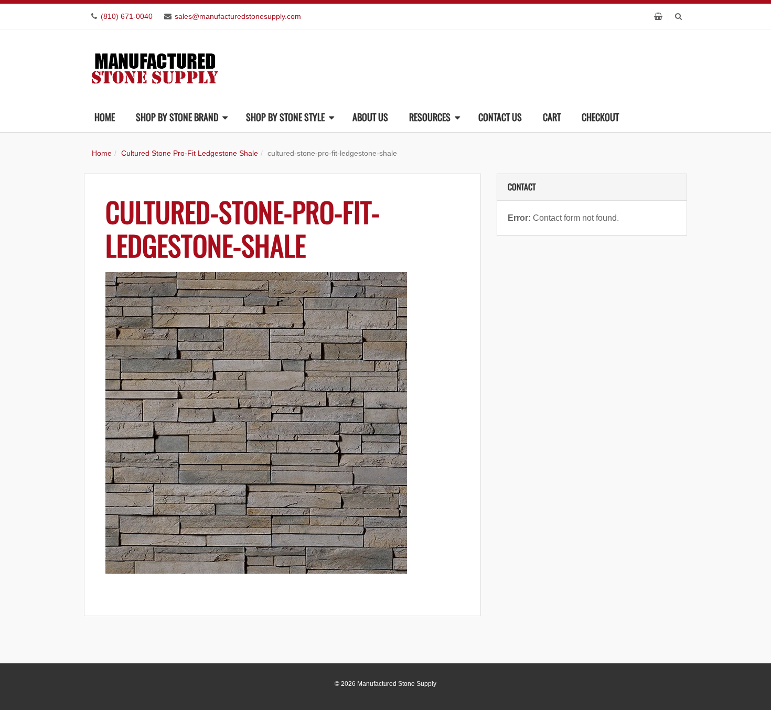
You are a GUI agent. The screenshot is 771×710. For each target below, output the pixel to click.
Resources (430, 117)
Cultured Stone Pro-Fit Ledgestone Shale (189, 153)
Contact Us (500, 117)
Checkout (600, 117)
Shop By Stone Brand (177, 117)
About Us (370, 117)
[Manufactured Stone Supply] (154, 65)
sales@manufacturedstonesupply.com (238, 16)
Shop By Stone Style (285, 117)
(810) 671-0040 (127, 16)
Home (104, 117)
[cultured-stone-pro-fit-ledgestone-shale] (282, 423)
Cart (552, 117)
